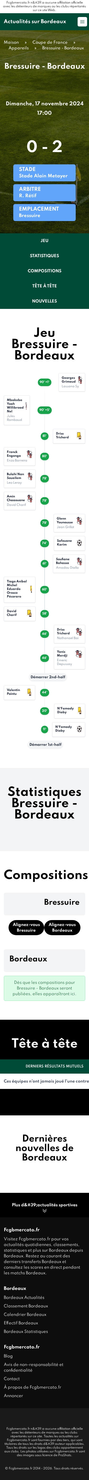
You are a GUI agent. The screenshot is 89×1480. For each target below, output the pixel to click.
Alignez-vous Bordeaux (62, 928)
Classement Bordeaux (26, 1306)
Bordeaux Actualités (24, 1298)
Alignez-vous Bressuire (26, 928)
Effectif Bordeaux (21, 1323)
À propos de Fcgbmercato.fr (32, 1387)
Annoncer (13, 1396)
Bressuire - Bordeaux (63, 48)
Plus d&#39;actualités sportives (44, 1205)
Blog (8, 1356)
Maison (11, 42)
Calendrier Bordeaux (25, 1315)
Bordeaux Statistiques (26, 1332)
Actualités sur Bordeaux (35, 21)
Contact (12, 1379)
